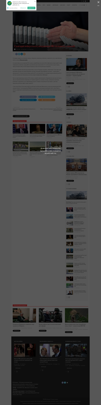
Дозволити (31, 8)
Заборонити (23, 8)
